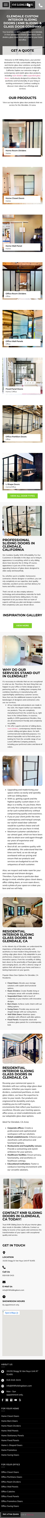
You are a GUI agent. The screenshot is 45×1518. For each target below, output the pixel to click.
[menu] (6, 5)
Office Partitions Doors (11, 1477)
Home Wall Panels (9, 1430)
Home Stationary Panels (12, 1435)
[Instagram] (7, 1400)
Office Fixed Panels (10, 1496)
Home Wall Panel (14, 246)
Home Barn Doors (9, 1421)
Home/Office (11, 487)
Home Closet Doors (15, 198)
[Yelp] (20, 1400)
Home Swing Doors (10, 1455)
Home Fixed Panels (10, 1440)
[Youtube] (15, 1400)
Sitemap (30, 1515)
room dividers (17, 75)
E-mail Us (7, 1286)
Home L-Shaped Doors (11, 1445)
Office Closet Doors (10, 1472)
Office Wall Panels (14, 341)
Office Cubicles (8, 1491)
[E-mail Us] (4, 1281)
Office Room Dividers (16, 293)
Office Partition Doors (16, 436)
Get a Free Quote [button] (11, 1514)
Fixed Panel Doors (14, 389)
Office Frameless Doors (12, 1501)
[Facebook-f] (2, 1400)
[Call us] (4, 1267)
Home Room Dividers (16, 150)
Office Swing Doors (10, 1506)
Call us (6, 1272)
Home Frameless (9, 1450)
